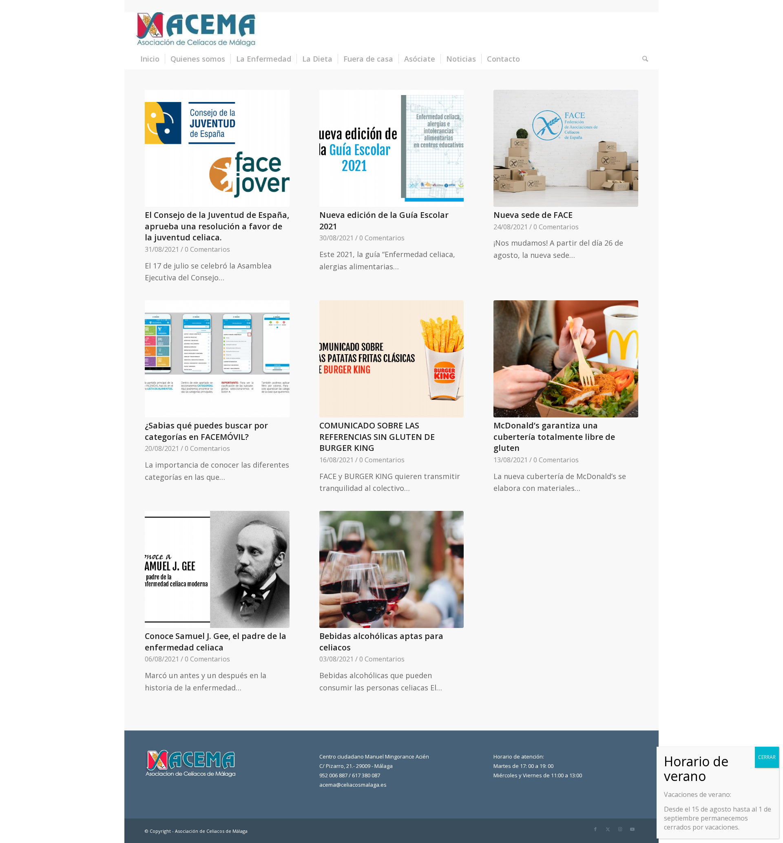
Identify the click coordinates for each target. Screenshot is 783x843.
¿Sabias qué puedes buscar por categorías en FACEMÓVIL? (206, 431)
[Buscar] (642, 59)
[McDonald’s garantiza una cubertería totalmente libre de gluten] (565, 358)
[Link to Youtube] (632, 829)
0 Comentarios (207, 249)
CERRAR (767, 757)
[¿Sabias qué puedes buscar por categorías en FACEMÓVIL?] (217, 358)
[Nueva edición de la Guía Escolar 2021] (391, 148)
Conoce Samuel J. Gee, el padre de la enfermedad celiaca (215, 641)
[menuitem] (150, 59)
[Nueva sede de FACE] (565, 148)
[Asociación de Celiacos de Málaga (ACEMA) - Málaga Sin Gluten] (196, 30)
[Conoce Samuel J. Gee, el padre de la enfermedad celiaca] (217, 569)
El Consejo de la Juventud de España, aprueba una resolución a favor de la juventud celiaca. (217, 226)
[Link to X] (608, 829)
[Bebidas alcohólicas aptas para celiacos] (391, 569)
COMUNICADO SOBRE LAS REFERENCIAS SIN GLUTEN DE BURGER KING (377, 436)
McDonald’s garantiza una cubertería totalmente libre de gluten (554, 436)
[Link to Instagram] (620, 829)
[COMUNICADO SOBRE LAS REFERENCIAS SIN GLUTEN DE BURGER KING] (391, 358)
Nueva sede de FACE (533, 214)
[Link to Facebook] (595, 829)
